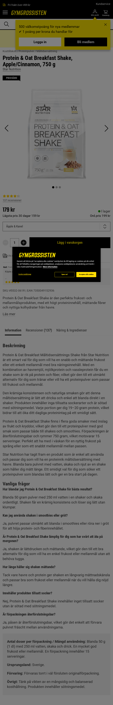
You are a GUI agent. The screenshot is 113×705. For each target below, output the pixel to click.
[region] (56, 264)
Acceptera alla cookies (86, 274)
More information (50, 267)
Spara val (65, 274)
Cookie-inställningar (24, 274)
